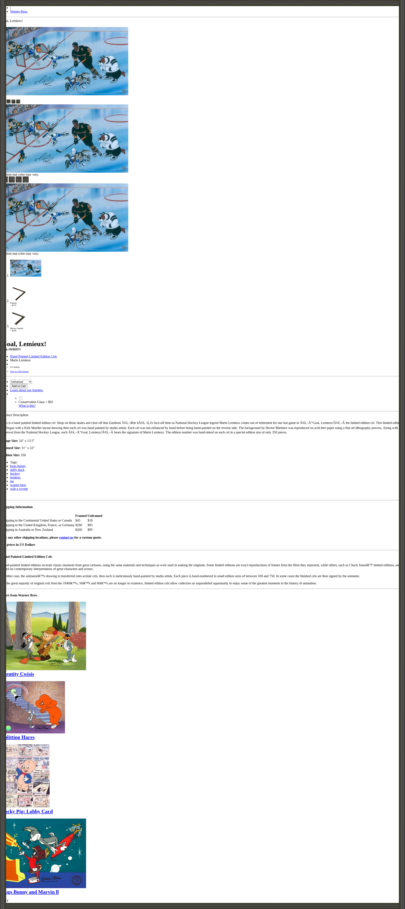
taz (12, 481)
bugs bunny (18, 466)
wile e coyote (19, 489)
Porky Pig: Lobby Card (27, 811)
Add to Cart (19, 386)
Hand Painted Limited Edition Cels (33, 356)
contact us (66, 537)
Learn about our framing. (26, 390)
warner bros (18, 485)
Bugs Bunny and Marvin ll (30, 892)
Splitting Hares (18, 737)
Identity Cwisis (18, 674)
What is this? (27, 405)
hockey (15, 473)
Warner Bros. (19, 11)
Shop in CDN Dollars (19, 371)
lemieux (15, 477)
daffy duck (17, 470)
